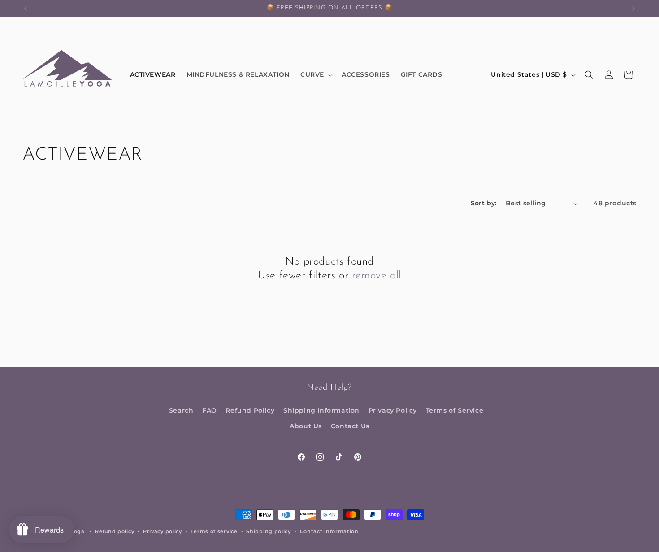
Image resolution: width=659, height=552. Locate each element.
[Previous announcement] (25, 8)
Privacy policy (162, 531)
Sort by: (484, 203)
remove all (376, 276)
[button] (315, 74)
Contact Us (350, 426)
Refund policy (114, 531)
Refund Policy (249, 410)
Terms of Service (455, 410)
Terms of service (214, 531)
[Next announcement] (633, 8)
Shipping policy (268, 531)
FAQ (209, 410)
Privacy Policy (393, 410)
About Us (306, 426)
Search (181, 410)
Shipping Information (321, 410)
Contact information (329, 531)
